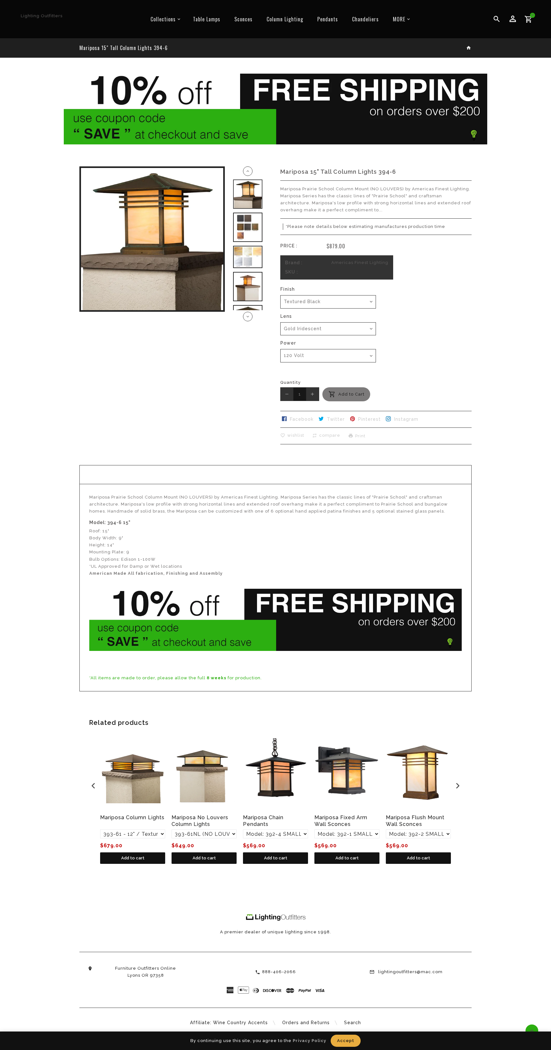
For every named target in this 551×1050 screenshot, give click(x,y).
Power (288, 343)
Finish (287, 289)
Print (360, 435)
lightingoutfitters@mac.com (410, 971)
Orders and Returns (306, 1022)
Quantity (290, 382)
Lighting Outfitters (41, 15)
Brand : (294, 262)
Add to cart (132, 858)
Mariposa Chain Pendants (263, 820)
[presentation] (93, 785)
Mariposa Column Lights (132, 817)
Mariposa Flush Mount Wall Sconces (415, 820)
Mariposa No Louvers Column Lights (200, 820)
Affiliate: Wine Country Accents (229, 1022)
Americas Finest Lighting (359, 262)
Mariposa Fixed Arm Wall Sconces (340, 820)
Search (352, 1022)
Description (275, 474)
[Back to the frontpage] (469, 48)
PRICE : (289, 245)
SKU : (291, 271)
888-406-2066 (279, 971)
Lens (286, 316)
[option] (247, 194)
